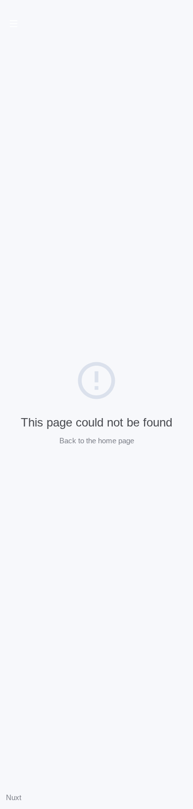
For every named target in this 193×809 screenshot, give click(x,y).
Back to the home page (96, 440)
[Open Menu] (13, 25)
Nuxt (13, 797)
